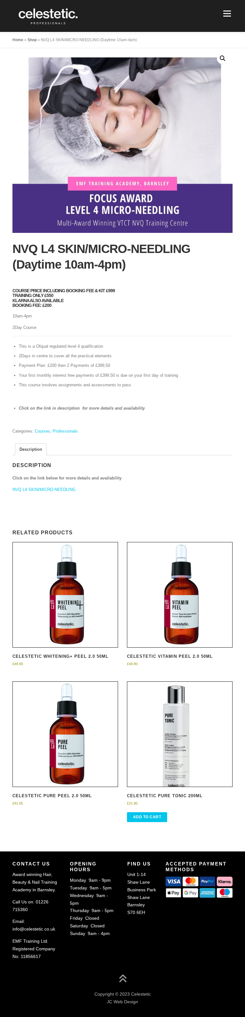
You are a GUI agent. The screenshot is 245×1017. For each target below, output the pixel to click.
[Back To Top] (122, 979)
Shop (32, 40)
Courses (42, 431)
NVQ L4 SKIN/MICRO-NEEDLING (44, 489)
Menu (226, 13)
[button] (222, 58)
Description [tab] (30, 449)
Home (17, 40)
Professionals (65, 431)
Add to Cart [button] (147, 817)
